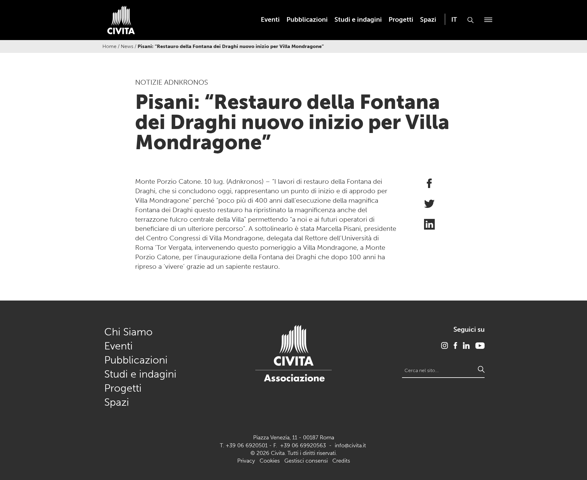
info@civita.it (350, 445)
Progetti (401, 19)
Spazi (428, 19)
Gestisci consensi (306, 460)
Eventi (270, 19)
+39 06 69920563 (303, 445)
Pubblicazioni (307, 19)
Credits (341, 460)
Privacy (246, 460)
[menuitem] (270, 19)
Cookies (270, 460)
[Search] (481, 369)
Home (109, 46)
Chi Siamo (128, 332)
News (127, 46)
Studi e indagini (358, 19)
